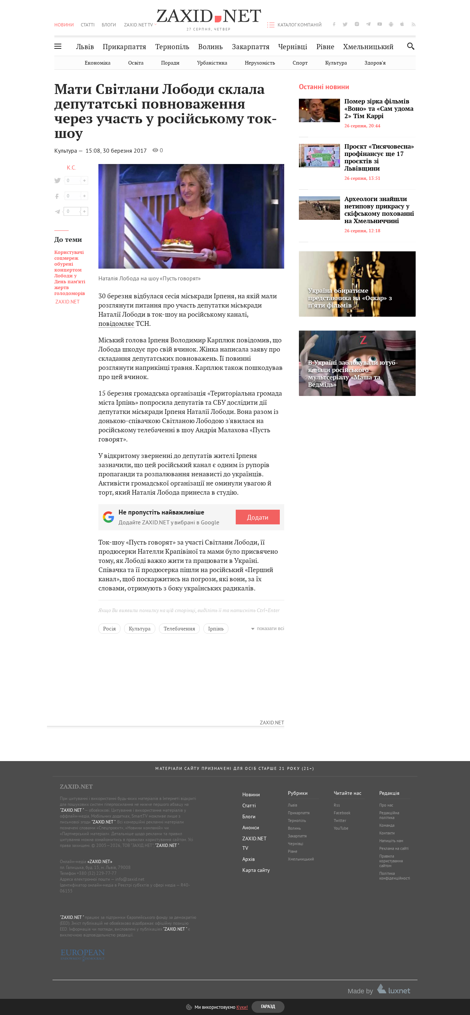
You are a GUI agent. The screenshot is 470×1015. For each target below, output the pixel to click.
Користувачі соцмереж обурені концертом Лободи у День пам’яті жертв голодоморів (69, 273)
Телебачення (179, 628)
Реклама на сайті (394, 848)
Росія (109, 628)
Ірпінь (216, 628)
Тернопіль (172, 46)
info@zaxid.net (129, 879)
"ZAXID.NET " (72, 810)
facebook (334, 24)
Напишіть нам (391, 840)
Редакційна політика (389, 815)
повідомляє (116, 323)
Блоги (109, 25)
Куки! (242, 1007)
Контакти (387, 833)
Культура (336, 63)
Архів (248, 859)
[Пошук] (409, 46)
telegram (368, 24)
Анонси (250, 827)
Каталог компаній (300, 25)
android (391, 24)
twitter (345, 24)
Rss (337, 805)
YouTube (341, 828)
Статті (88, 25)
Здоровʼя (375, 63)
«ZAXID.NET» (99, 861)
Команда (386, 825)
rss (414, 24)
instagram (357, 24)
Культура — (69, 150)
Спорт (300, 63)
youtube (379, 24)
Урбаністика (212, 63)
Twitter (340, 820)
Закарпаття (251, 46)
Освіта (136, 63)
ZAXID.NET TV (138, 25)
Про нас (386, 805)
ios (402, 24)
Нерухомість (260, 63)
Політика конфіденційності (394, 876)
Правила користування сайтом (391, 861)
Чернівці (292, 46)
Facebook (342, 812)
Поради (170, 63)
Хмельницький (368, 46)
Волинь (210, 46)
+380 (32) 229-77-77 (97, 873)
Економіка (98, 63)
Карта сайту (256, 870)
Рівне (326, 46)
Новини (64, 25)
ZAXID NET (209, 17)
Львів (85, 46)
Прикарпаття (124, 46)
